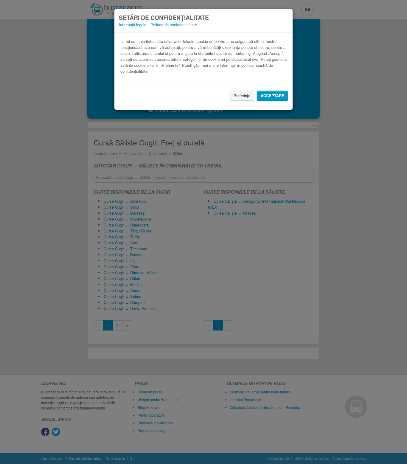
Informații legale (132, 24)
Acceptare (272, 95)
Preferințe (242, 95)
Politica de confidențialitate (173, 24)
